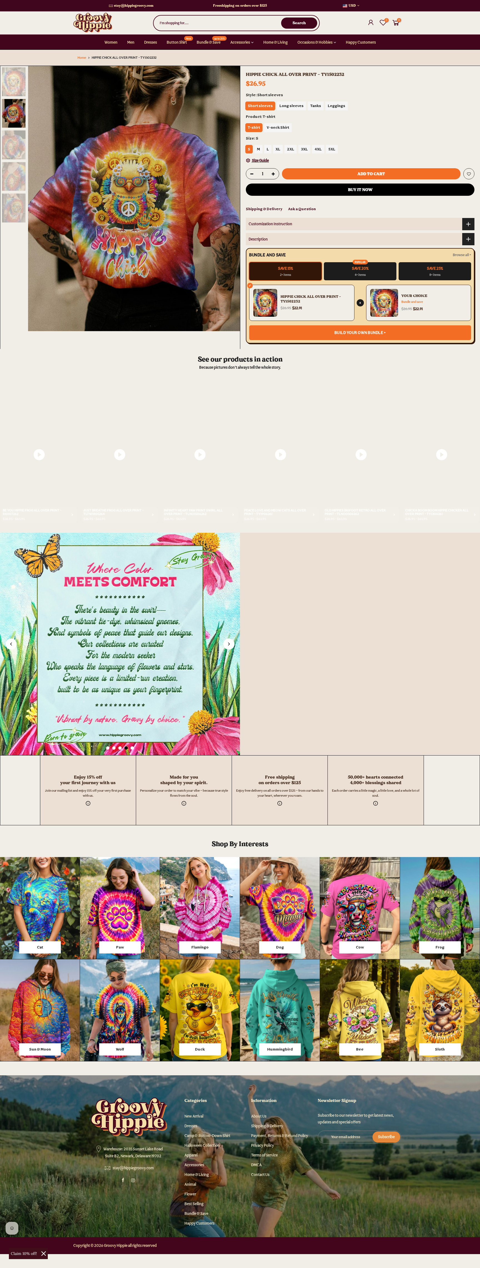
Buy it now (360, 189)
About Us (258, 1116)
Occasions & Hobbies (315, 42)
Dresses (150, 42)
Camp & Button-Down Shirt (207, 1135)
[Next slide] (228, 644)
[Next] (230, 198)
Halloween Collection (202, 1145)
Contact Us (260, 1174)
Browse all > (462, 255)
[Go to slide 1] (107, 748)
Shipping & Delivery (264, 209)
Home (82, 58)
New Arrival (193, 1116)
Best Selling (194, 1204)
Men (130, 42)
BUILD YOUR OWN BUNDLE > (360, 332)
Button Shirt (179, 40)
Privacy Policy (262, 1145)
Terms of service (264, 1155)
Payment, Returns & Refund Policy (279, 1135)
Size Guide (260, 160)
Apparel (191, 1155)
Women (111, 42)
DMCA (256, 1165)
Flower (190, 1194)
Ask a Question (302, 209)
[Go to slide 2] (114, 748)
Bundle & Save (211, 40)
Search (299, 22)
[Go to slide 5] (132, 748)
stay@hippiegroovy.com (133, 5)
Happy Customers (361, 42)
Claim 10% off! (24, 1253)
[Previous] (38, 198)
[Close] (43, 1253)
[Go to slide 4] (126, 748)
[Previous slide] (11, 644)
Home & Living (275, 42)
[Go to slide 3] (120, 748)
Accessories (240, 42)
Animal (190, 1184)
